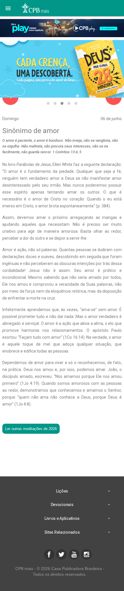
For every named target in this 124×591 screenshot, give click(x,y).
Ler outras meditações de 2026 (31, 429)
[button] (8, 8)
